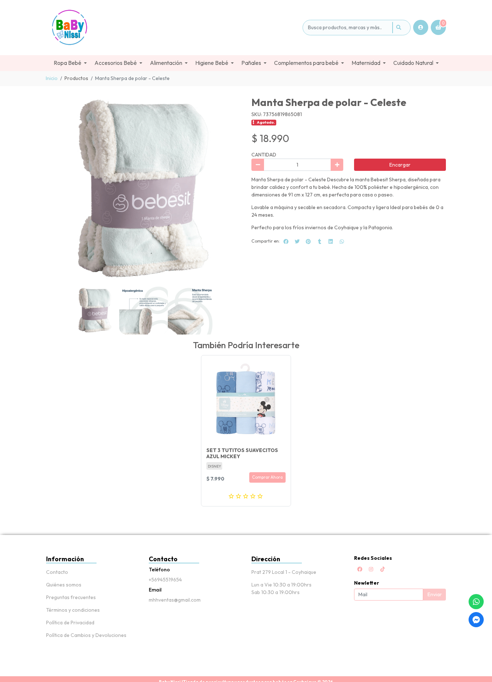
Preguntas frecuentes (71, 597)
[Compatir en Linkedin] (331, 241)
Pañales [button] (251, 62)
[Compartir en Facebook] (286, 241)
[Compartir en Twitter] (297, 241)
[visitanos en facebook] (360, 569)
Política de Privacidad (70, 622)
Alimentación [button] (166, 62)
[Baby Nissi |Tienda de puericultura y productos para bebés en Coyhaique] (173, 28)
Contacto (57, 572)
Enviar (435, 594)
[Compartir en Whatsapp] (342, 241)
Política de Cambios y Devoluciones (86, 635)
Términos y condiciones (73, 610)
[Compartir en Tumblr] (319, 241)
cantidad (263, 154)
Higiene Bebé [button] (211, 62)
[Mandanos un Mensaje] (476, 619)
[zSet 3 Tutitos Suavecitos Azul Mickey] (246, 400)
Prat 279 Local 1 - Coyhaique (283, 572)
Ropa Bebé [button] (67, 62)
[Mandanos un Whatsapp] (476, 601)
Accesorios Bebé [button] (115, 62)
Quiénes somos (63, 584)
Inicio (52, 78)
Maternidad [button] (366, 62)
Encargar (400, 164)
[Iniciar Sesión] (420, 27)
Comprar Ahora (267, 477)
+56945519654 (165, 579)
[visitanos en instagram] (371, 569)
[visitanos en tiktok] (382, 569)
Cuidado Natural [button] (413, 62)
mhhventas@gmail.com (175, 600)
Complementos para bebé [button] (306, 62)
